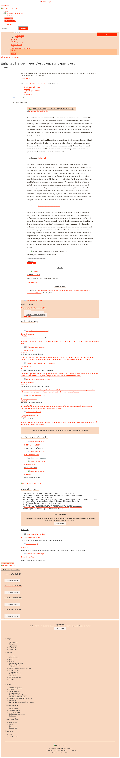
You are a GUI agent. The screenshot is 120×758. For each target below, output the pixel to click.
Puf (10, 726)
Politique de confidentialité (17, 697)
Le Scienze (12, 716)
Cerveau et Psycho (14, 710)
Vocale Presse (13, 736)
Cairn (10, 734)
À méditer (12, 667)
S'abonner (27, 316)
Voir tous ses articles (33, 282)
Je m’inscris (60, 524)
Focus (11, 659)
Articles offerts (28, 94)
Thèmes (11, 679)
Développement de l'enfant (10, 57)
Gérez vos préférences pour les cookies (20, 698)
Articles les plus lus (30, 489)
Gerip (11, 724)
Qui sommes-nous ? (15, 691)
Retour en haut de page (7, 563)
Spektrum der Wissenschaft (17, 714)
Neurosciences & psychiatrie (20, 48)
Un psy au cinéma (14, 665)
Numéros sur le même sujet (34, 437)
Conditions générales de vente (18, 695)
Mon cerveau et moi (15, 672)
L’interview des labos (15, 677)
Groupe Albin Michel (12, 719)
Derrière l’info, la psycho (16, 663)
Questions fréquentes (15, 688)
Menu (6, 11)
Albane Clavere (25, 78)
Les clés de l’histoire (15, 674)
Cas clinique (12, 676)
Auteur (60, 267)
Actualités (27, 89)
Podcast (13, 54)
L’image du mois (14, 658)
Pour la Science (13, 709)
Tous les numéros (12, 580)
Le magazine (19, 37)
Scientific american (14, 712)
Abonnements (13, 642)
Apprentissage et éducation (32, 90)
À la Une (24, 529)
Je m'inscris (60, 628)
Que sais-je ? (13, 728)
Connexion (8, 24)
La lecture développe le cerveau (49, 206)
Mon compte (13, 649)
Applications (13, 646)
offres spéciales (10, 20)
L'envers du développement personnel (20, 668)
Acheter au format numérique (35, 315)
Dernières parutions (10, 569)
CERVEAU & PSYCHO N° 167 (36, 83)
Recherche (8, 15)
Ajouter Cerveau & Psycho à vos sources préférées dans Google (53, 109)
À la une (11, 661)
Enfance (26, 92)
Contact (11, 689)
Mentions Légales (14, 693)
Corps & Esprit (13, 670)
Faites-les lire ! (43, 158)
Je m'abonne (31, 263)
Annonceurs (12, 700)
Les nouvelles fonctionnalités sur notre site (21, 702)
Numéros (12, 644)
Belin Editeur (13, 722)
